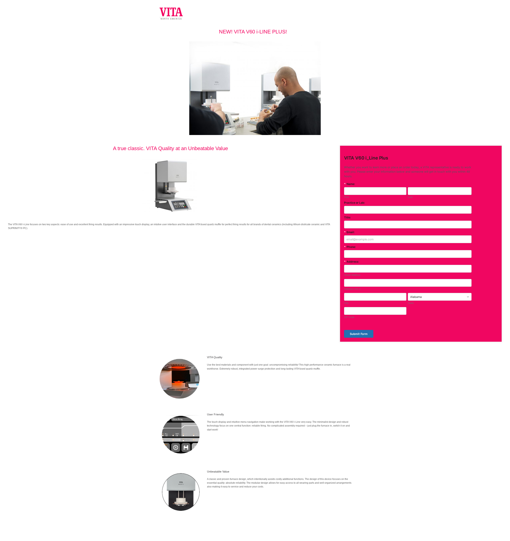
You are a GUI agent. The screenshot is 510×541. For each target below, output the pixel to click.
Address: (351, 261)
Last (410, 197)
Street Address (352, 274)
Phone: (350, 246)
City (346, 302)
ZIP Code (349, 317)
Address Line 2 (352, 288)
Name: (349, 184)
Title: (347, 217)
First (346, 197)
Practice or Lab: (354, 202)
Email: (349, 232)
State (411, 302)
